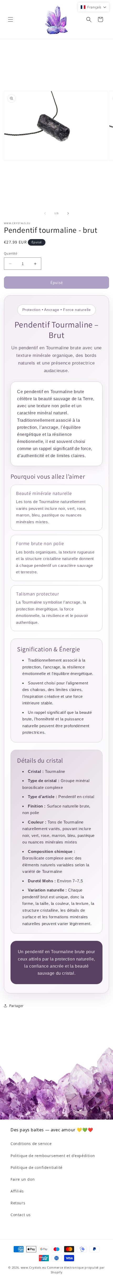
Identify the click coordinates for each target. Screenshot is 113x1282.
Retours (18, 1202)
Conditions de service (31, 1143)
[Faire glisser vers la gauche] (45, 213)
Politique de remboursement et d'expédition (53, 1155)
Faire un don (23, 1179)
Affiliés (17, 1191)
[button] (10, 19)
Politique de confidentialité (37, 1167)
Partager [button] (16, 1005)
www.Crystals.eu (33, 1267)
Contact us (21, 1214)
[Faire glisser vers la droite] (68, 213)
